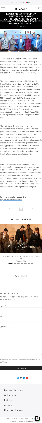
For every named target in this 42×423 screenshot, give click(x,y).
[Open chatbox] (37, 418)
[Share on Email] (27, 378)
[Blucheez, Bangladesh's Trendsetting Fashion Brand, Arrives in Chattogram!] (9, 209)
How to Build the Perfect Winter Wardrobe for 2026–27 (21, 257)
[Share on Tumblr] (21, 378)
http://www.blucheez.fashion (11, 200)
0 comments (22, 276)
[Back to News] (21, 209)
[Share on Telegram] (24, 378)
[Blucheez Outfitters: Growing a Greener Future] (32, 209)
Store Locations (18, 2)
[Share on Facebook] (15, 378)
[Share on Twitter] (18, 378)
